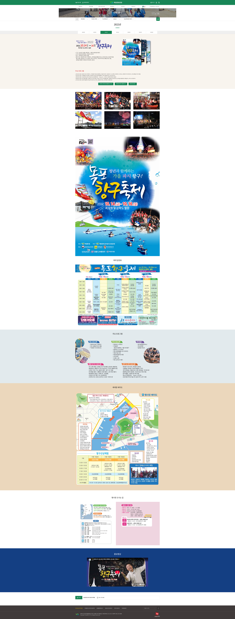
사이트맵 (156, 2)
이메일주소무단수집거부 (90, 608)
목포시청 (79, 2)
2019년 (140, 32)
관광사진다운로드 (108, 608)
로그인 (153, 2)
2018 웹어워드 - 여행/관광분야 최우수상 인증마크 (157, 615)
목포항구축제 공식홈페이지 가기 (106, 83)
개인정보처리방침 (79, 608)
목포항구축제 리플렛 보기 (121, 83)
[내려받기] (155, 13)
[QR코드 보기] (158, 13)
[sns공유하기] (158, 19)
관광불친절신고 (100, 608)
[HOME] (77, 19)
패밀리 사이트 (146, 608)
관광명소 (80, 6)
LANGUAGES (86, 2)
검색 (159, 2)
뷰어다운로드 (117, 608)
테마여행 (91, 6)
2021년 (117, 32)
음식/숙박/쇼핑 (102, 6)
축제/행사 (112, 6)
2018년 (151, 32)
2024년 (83, 32)
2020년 (129, 32)
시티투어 (123, 6)
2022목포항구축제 (127, 20)
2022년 (114, 20)
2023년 (94, 32)
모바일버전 (124, 608)
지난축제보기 (104, 20)
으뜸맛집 (144, 6)
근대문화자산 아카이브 (154, 6)
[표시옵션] (153, 13)
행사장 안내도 (132, 83)
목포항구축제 (93, 20)
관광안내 (133, 6)
